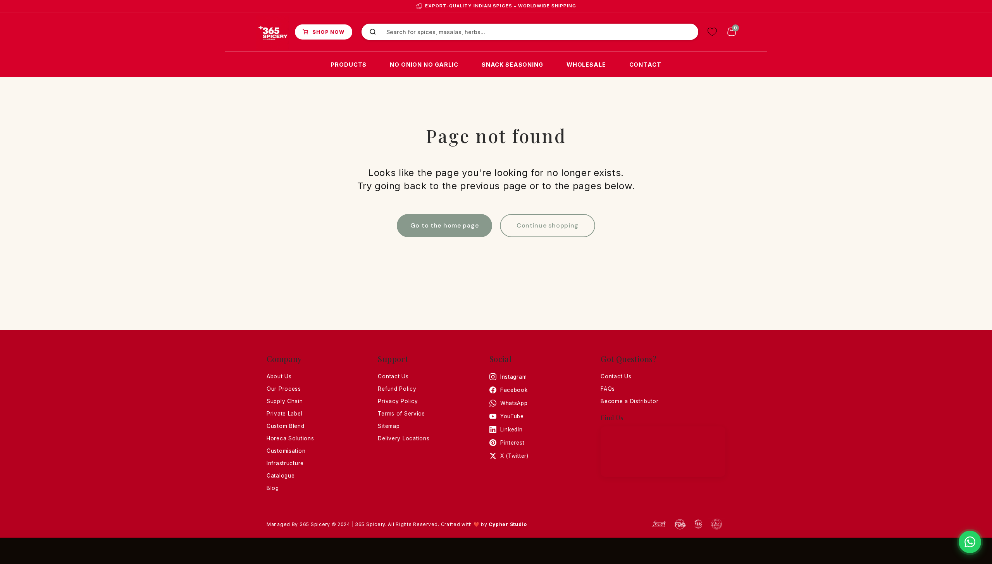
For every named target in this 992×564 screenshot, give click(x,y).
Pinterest (512, 443)
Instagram (513, 377)
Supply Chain (285, 401)
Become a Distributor (629, 401)
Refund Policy (397, 389)
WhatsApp (514, 403)
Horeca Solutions (290, 438)
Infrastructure (285, 463)
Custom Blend (286, 426)
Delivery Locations (403, 438)
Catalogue (280, 476)
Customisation (286, 451)
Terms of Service (401, 413)
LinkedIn (511, 429)
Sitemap (389, 426)
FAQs (608, 389)
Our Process (284, 389)
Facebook (514, 390)
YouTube (512, 416)
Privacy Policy (398, 401)
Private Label (284, 413)
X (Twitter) (514, 456)
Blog (273, 488)
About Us (279, 376)
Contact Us (393, 376)
